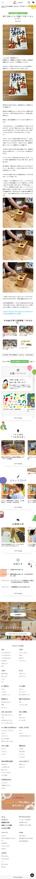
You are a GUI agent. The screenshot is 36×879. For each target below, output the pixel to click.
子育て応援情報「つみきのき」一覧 (18, 354)
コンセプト (4, 819)
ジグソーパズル (23, 652)
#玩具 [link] (5, 313)
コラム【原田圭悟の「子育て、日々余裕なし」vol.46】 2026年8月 (12, 501)
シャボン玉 (4, 782)
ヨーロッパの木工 (6, 772)
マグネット (4, 751)
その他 (3, 788)
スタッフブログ (5, 846)
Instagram (6, 858)
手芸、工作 (22, 717)
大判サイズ (22, 767)
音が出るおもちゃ (6, 702)
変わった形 (4, 676)
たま (2, 649)
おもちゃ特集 (5, 361)
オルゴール (4, 707)
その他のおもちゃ (6, 779)
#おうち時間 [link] (17, 313)
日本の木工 (4, 764)
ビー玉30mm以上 (6, 658)
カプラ (3, 679)
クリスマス (22, 757)
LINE (4, 867)
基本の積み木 (4, 673)
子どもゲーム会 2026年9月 (12, 409)
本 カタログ (22, 720)
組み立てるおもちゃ (24, 699)
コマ (20, 730)
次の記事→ (31, 354)
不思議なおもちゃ (6, 785)
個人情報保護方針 (23, 841)
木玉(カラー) (4, 663)
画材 (20, 715)
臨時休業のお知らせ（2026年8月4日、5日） (21, 575)
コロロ (3, 689)
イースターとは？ (23, 348)
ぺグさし (3, 754)
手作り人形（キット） (7, 715)
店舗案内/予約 (5, 822)
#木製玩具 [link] (11, 313)
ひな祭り (21, 748)
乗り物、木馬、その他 (7, 741)
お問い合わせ (22, 835)
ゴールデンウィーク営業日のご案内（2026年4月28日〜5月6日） (21, 581)
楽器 (2, 704)
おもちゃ (3, 835)
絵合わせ (21, 658)
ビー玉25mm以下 (6, 655)
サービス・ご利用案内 (25, 819)
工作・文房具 (23, 712)
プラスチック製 (23, 704)
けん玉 (20, 733)
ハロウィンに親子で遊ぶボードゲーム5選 (26, 334)
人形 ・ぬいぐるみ (6, 712)
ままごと (21, 689)
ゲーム (21, 670)
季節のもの (22, 746)
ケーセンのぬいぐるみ (7, 723)
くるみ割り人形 (5, 767)
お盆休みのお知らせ (16, 569)
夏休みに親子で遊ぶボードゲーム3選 (10, 348)
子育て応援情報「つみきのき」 (12, 6)
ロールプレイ (22, 691)
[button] (3, 2)
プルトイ (3, 733)
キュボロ (3, 691)
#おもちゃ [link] (11, 311)
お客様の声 (4, 843)
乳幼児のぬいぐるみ (6, 720)
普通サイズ (22, 764)
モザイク (3, 748)
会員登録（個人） (23, 822)
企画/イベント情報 (6, 825)
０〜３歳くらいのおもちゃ (9, 727)
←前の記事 (5, 354)
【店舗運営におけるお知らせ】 (20, 587)
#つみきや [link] (5, 311)
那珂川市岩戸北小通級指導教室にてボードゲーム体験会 (10, 335)
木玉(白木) (4, 660)
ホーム (3, 817)
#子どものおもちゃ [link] (20, 311)
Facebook (6, 856)
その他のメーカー (6, 694)
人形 (2, 717)
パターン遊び (5, 746)
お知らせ (3, 848)
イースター (22, 754)
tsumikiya (18, 877)
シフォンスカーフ (24, 761)
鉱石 (2, 666)
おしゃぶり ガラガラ (7, 730)
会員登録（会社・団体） (25, 825)
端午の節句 (22, 751)
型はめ (20, 655)
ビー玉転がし (5, 686)
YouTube (5, 864)
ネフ (2, 681)
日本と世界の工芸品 (7, 761)
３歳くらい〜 (22, 673)
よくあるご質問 (5, 828)
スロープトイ (4, 736)
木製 (20, 702)
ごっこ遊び (22, 686)
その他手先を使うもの (25, 736)
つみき (3, 670)
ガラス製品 (4, 775)
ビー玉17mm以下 (6, 652)
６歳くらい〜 (22, 676)
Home (2, 6)
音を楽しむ (4, 699)
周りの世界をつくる (24, 694)
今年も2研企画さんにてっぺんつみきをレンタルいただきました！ (12, 545)
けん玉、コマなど (24, 727)
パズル (21, 649)
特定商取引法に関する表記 (26, 838)
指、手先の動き (5, 738)
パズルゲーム (22, 660)
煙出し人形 (4, 769)
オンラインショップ (24, 816)
